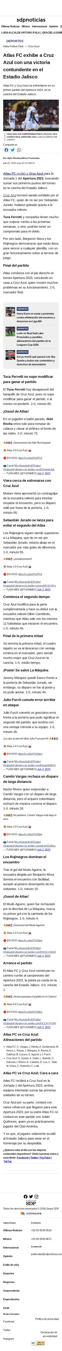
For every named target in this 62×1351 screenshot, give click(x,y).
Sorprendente (11, 1290)
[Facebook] (6, 149)
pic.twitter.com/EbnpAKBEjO (40, 765)
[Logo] (31, 20)
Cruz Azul (33, 46)
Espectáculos (11, 1299)
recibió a (23, 173)
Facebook (23, 1157)
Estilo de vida (11, 1264)
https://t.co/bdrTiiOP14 (30, 458)
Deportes (8, 1273)
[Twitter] (13, 149)
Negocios (8, 1282)
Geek (6, 1308)
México (26, 26)
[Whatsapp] (19, 149)
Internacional (39, 26)
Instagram (8, 1338)
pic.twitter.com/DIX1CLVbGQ (40, 952)
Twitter (34, 1157)
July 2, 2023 (43, 473)
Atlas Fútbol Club (13, 46)
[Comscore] (31, 1213)
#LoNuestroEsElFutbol (28, 465)
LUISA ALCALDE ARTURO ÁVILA (20, 32)
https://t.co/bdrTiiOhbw (30, 754)
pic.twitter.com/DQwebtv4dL (39, 469)
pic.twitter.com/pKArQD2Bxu (39, 846)
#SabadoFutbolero (13, 469)
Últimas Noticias (10, 26)
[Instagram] (36, 1197)
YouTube (45, 1157)
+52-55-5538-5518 (41, 1230)
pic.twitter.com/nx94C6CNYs (40, 585)
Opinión (53, 26)
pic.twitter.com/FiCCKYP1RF (40, 1023)
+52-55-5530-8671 (41, 1239)
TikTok (8, 1161)
